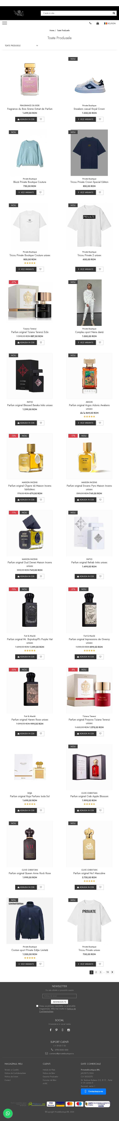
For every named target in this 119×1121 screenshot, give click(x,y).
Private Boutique (89, 105)
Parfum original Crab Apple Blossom (89, 796)
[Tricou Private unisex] (89, 920)
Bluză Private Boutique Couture (29, 182)
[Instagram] (68, 1030)
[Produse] (5, 24)
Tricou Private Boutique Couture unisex (29, 255)
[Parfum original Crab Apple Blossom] (89, 767)
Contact (8, 1080)
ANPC (45, 1083)
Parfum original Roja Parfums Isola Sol (30, 796)
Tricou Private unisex (89, 950)
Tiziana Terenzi (29, 328)
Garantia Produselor (50, 1076)
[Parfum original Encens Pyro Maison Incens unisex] (89, 456)
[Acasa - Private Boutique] (19, 13)
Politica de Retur (49, 1073)
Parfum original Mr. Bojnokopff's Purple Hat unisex (30, 641)
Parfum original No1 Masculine (89, 873)
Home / (53, 30)
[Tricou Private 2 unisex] (89, 226)
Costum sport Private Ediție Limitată (29, 950)
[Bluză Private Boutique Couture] (30, 153)
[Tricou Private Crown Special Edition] (89, 153)
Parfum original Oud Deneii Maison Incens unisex (30, 564)
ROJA (30, 793)
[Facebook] (50, 1030)
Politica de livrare (11, 1076)
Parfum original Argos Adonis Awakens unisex (89, 407)
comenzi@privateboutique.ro (61, 1053)
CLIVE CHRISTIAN (89, 793)
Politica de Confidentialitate (15, 1073)
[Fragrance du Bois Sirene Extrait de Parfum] (30, 79)
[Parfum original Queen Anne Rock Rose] (30, 844)
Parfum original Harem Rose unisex (29, 719)
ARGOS (89, 402)
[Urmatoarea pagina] (112, 972)
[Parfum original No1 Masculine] (89, 844)
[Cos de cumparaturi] (97, 23)
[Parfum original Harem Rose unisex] (30, 690)
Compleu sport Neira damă (89, 332)
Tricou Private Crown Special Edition (89, 182)
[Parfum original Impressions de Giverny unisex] (89, 610)
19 (107, 972)
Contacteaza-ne (95, 1091)
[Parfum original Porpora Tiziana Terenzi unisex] (89, 690)
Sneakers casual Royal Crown (89, 109)
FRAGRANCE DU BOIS (30, 105)
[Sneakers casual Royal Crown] (89, 79)
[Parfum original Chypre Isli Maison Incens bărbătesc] (30, 456)
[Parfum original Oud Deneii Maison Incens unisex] (30, 533)
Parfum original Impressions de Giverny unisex (89, 641)
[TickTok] (62, 1030)
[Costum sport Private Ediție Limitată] (30, 920)
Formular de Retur (49, 1080)
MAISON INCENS (29, 482)
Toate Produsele (63, 30)
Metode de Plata (49, 1069)
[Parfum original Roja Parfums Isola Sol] (30, 767)
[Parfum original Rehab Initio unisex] (89, 533)
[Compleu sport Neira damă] (89, 302)
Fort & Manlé (29, 635)
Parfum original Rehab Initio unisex (89, 562)
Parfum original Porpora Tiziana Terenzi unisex (89, 721)
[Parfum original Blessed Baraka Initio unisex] (30, 376)
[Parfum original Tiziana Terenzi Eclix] (30, 302)
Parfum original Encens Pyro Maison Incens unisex (89, 487)
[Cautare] (114, 13)
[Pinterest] (56, 1030)
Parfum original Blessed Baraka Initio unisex (30, 405)
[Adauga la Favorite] (40, 119)
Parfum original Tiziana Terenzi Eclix (29, 332)
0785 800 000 (61, 1049)
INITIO (30, 402)
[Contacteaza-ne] (90, 23)
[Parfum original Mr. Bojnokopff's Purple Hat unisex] (30, 610)
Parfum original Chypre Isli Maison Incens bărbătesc (29, 487)
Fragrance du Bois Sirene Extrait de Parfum (29, 109)
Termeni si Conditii (12, 1069)
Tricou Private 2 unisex (89, 255)
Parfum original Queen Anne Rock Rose (30, 873)
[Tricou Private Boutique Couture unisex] (30, 226)
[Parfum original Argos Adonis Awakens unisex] (89, 376)
